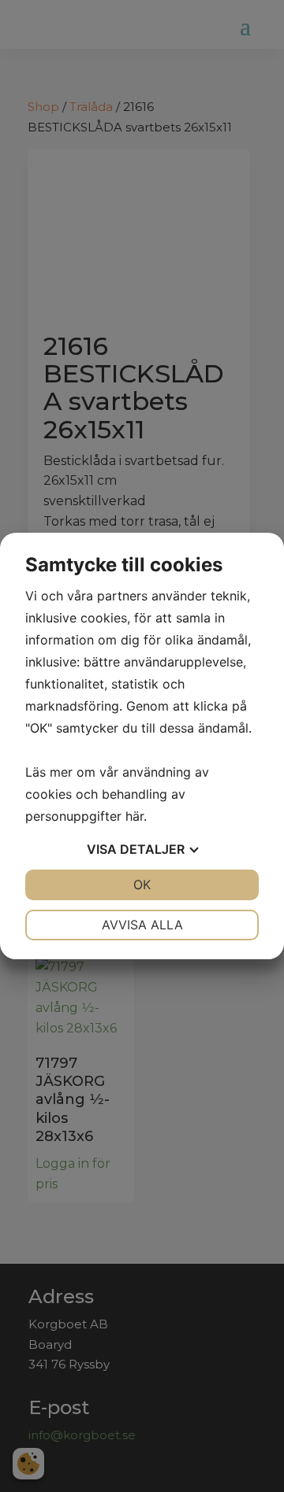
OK (142, 884)
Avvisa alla (142, 925)
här (134, 816)
